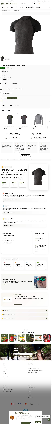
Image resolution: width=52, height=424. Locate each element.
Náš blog (4, 371)
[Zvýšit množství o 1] (5, 98)
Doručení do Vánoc (6, 387)
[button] (2, 121)
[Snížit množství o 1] (1, 98)
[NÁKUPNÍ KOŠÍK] (49, 3)
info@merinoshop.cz (31, 387)
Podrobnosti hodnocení (9, 68)
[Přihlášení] (47, 4)
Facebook (29, 391)
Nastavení (31, 422)
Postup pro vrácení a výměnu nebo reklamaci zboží (35, 370)
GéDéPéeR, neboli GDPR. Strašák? (8, 389)
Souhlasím (38, 422)
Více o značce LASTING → (18, 304)
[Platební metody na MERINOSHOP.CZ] (13, 403)
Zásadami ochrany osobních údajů (27, 356)
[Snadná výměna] (30, 265)
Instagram (29, 393)
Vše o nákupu (5, 369)
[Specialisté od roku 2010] (8, 265)
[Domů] (1, 11)
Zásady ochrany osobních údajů (32, 372)
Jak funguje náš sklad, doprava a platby (33, 368)
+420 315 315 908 (30, 389)
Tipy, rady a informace (6, 373)
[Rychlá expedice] (19, 265)
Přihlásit (36, 352)
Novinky (4, 378)
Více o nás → (5, 284)
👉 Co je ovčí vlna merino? (24, 310)
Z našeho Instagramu (27, 332)
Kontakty (4, 367)
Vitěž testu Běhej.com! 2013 (7, 391)
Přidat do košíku (12, 98)
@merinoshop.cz (30, 397)
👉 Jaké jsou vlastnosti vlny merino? (24, 314)
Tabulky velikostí (5, 376)
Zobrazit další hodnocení (25, 155)
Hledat (35, 3)
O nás (4, 365)
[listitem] (10, 121)
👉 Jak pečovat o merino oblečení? (24, 318)
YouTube (29, 395)
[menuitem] (3, 7)
